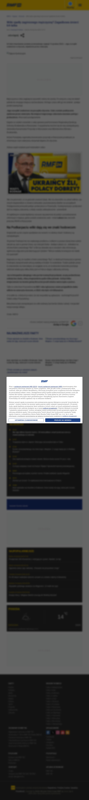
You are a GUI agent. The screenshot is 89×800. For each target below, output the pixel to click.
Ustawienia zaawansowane (26, 420)
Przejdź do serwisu (62, 420)
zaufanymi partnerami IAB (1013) (25, 386)
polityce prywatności (50, 408)
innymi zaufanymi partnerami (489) (50, 386)
